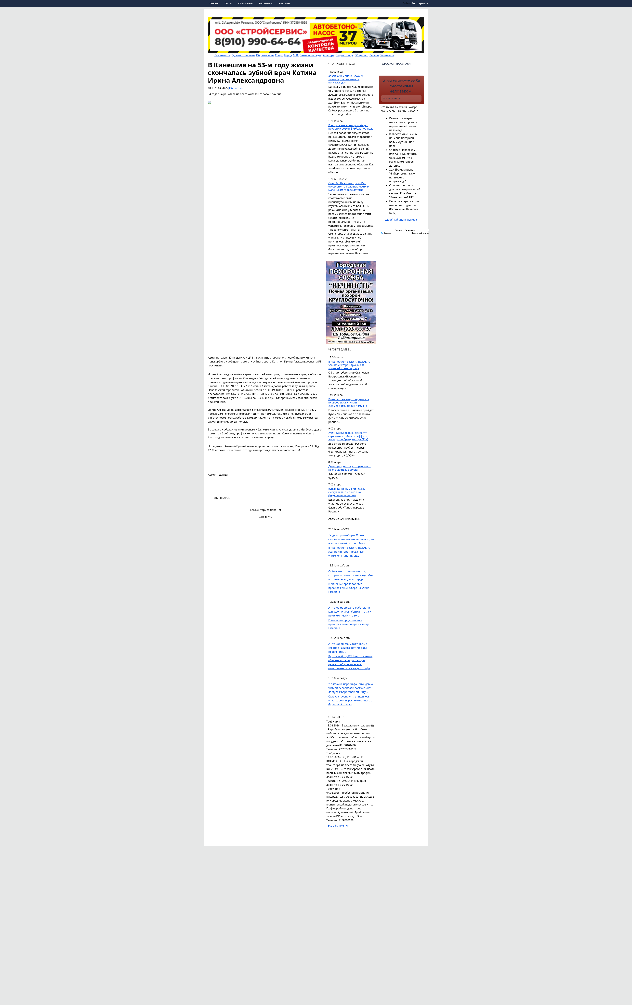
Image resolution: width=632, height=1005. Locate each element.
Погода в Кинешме (405, 230)
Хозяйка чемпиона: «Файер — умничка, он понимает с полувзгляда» (347, 79)
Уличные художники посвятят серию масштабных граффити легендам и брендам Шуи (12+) (348, 436)
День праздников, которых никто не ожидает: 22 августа (349, 468)
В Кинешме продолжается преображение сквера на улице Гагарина (348, 588)
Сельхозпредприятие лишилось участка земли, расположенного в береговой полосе (350, 700)
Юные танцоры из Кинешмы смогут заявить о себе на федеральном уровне (346, 492)
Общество (236, 88)
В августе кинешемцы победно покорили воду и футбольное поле (350, 127)
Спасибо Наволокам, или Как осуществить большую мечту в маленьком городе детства (348, 187)
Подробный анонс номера (400, 219)
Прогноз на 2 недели (420, 233)
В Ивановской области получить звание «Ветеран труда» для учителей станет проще (349, 365)
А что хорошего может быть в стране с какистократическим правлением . (347, 648)
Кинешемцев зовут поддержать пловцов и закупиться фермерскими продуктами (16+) (348, 403)
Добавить (265, 516)
